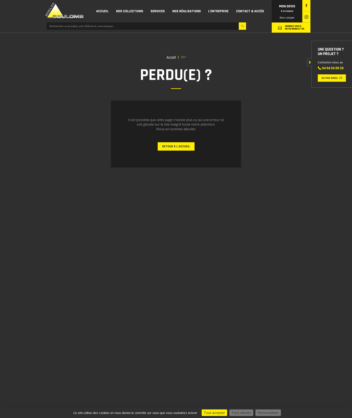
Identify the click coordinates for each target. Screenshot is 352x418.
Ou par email (329, 78)
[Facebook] (306, 5)
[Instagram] (306, 17)
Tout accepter (214, 412)
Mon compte (287, 17)
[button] (129, 11)
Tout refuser (241, 412)
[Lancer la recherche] (242, 26)
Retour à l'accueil (176, 146)
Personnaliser (268, 412)
